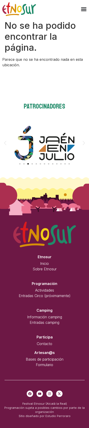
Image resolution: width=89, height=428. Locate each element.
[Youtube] (40, 394)
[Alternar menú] (84, 9)
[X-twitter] (59, 394)
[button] (5, 143)
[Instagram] (49, 394)
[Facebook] (30, 394)
